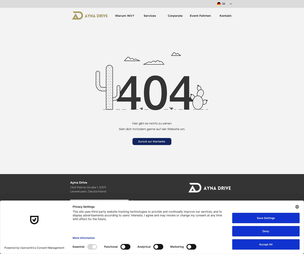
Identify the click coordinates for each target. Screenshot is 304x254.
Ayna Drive (78, 182)
